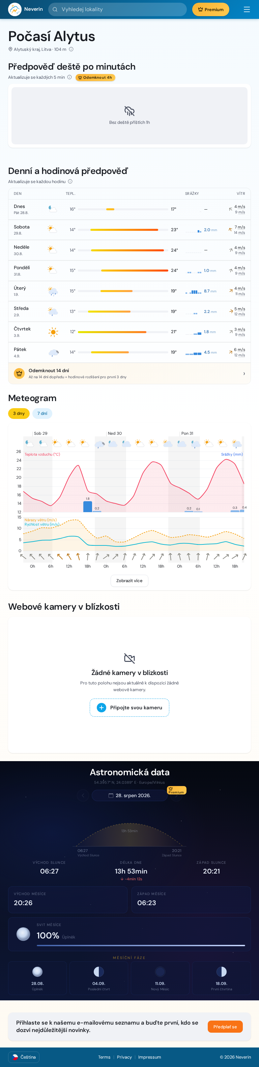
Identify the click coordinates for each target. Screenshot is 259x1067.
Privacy (124, 1057)
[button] (243, 9)
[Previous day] (83, 795)
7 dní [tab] (42, 413)
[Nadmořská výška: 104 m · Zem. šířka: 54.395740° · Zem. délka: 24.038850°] (71, 49)
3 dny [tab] (19, 413)
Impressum (149, 1057)
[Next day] (176, 795)
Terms (104, 1057)
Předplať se (225, 1027)
